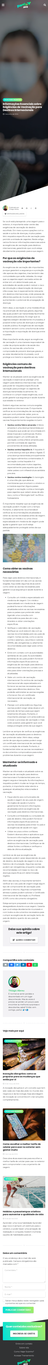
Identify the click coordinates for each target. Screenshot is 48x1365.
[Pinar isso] (29, 965)
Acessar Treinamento (24, 1355)
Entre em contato (24, 1343)
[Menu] (3, 5)
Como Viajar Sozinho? (24, 1351)
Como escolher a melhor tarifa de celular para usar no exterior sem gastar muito (22, 1146)
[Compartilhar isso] (27, 208)
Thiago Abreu (16, 990)
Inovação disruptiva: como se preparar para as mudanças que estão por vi (21, 1076)
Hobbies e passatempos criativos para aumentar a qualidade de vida (23, 1213)
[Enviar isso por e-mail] (22, 208)
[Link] (24, 5)
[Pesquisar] (44, 5)
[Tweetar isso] (17, 965)
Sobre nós (24, 1347)
